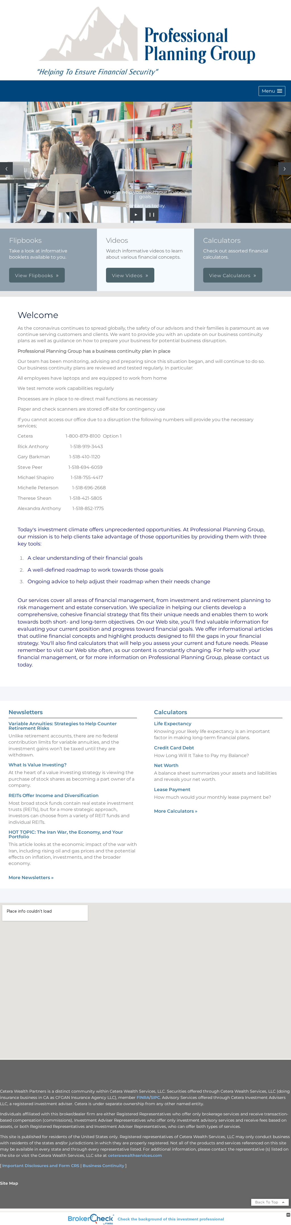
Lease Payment (172, 789)
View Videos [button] (127, 275)
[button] (272, 91)
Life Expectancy (172, 723)
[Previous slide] (6, 168)
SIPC (155, 1097)
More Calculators (176, 811)
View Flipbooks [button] (34, 275)
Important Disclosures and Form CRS (40, 1165)
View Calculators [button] (230, 275)
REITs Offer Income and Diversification (54, 795)
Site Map (9, 1183)
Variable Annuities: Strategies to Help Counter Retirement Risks (63, 726)
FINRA (143, 1097)
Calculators (170, 712)
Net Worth (166, 765)
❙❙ (152, 214)
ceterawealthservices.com (135, 1155)
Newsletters (26, 712)
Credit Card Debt (174, 748)
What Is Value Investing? (37, 765)
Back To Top (267, 1202)
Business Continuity (103, 1165)
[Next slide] (284, 168)
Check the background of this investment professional (171, 1219)
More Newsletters (31, 877)
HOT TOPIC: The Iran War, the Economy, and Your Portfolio (66, 834)
